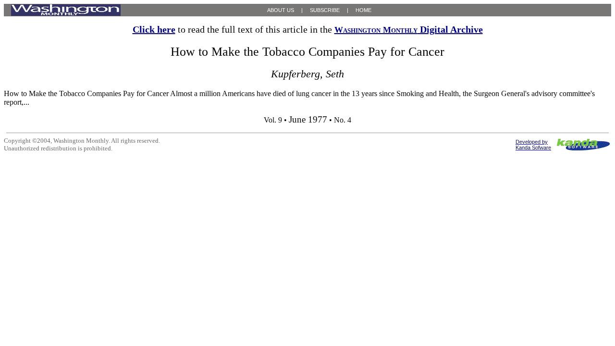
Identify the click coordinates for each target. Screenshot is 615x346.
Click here (154, 29)
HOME (363, 10)
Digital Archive (408, 29)
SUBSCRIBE (325, 10)
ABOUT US (280, 10)
